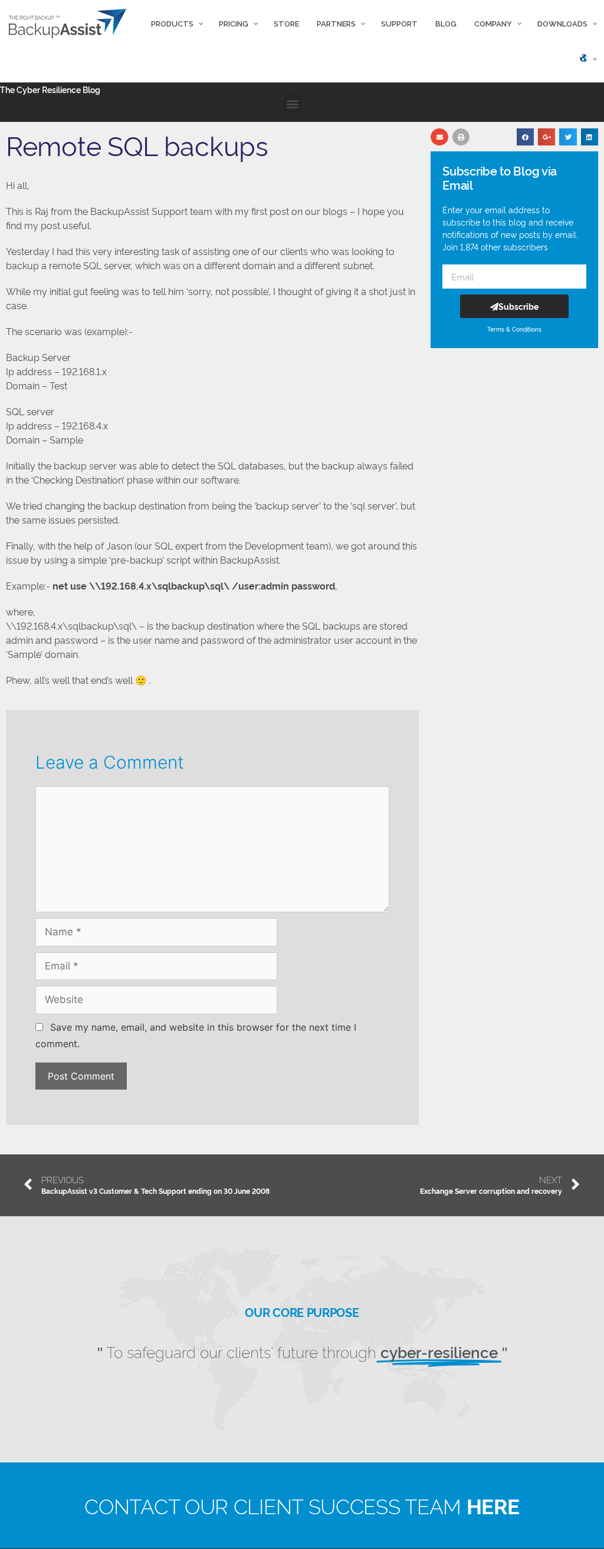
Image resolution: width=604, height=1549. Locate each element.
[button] (292, 103)
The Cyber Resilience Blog (50, 89)
